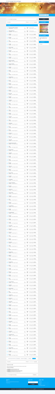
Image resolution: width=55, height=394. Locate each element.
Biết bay (10, 308)
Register (40, 1)
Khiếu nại (10, 341)
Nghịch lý (10, 255)
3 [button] (31, 22)
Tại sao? (10, 222)
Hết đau (10, 344)
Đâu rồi (10, 265)
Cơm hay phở (10, 225)
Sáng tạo (10, 113)
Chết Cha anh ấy (11, 192)
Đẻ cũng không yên (11, 212)
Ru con (10, 126)
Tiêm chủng (10, 139)
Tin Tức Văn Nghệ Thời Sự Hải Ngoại (13, 1)
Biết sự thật (10, 93)
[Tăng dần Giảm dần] (30, 358)
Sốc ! (9, 248)
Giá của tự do (10, 298)
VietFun (35, 34)
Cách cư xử (10, 166)
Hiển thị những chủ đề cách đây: (12, 358)
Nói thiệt (10, 209)
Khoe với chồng (11, 172)
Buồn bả (10, 275)
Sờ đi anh (10, 202)
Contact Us (40, 381)
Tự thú (9, 103)
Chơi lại (10, 311)
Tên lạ (9, 40)
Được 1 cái (10, 136)
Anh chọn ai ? (10, 133)
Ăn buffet (10, 57)
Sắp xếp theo (22, 358)
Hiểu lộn (10, 70)
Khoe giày (10, 50)
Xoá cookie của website (42, 385)
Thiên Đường (10, 123)
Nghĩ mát (10, 83)
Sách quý (10, 215)
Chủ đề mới (9, 361)
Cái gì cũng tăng (11, 347)
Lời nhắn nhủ (10, 331)
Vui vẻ (9, 278)
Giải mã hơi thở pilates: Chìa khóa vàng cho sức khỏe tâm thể (17, 27)
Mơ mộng (10, 37)
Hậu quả (10, 324)
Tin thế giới (10, 100)
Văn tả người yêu (11, 288)
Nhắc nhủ (10, 90)
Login (36, 1)
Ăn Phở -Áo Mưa (11, 47)
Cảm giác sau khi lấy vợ (12, 182)
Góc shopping (10, 179)
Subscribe (33, 384)
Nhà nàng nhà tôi (11, 149)
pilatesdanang (11, 28)
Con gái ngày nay (11, 205)
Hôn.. (9, 73)
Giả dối (9, 159)
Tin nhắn (10, 268)
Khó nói (10, 80)
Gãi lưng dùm (10, 321)
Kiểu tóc (10, 354)
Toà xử (9, 245)
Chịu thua (10, 34)
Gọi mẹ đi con (10, 189)
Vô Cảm (10, 258)
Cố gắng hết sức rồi (11, 334)
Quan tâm (10, 67)
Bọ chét (10, 156)
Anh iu (9, 199)
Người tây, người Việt (11, 60)
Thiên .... (10, 106)
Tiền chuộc (10, 116)
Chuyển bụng (10, 301)
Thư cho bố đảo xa (11, 281)
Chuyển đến (34, 374)
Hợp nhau (10, 314)
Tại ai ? (10, 235)
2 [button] (30, 22)
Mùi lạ (9, 291)
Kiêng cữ (10, 169)
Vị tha (9, 146)
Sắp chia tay (10, 242)
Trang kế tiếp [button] (35, 22)
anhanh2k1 (10, 31)
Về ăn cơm (10, 232)
